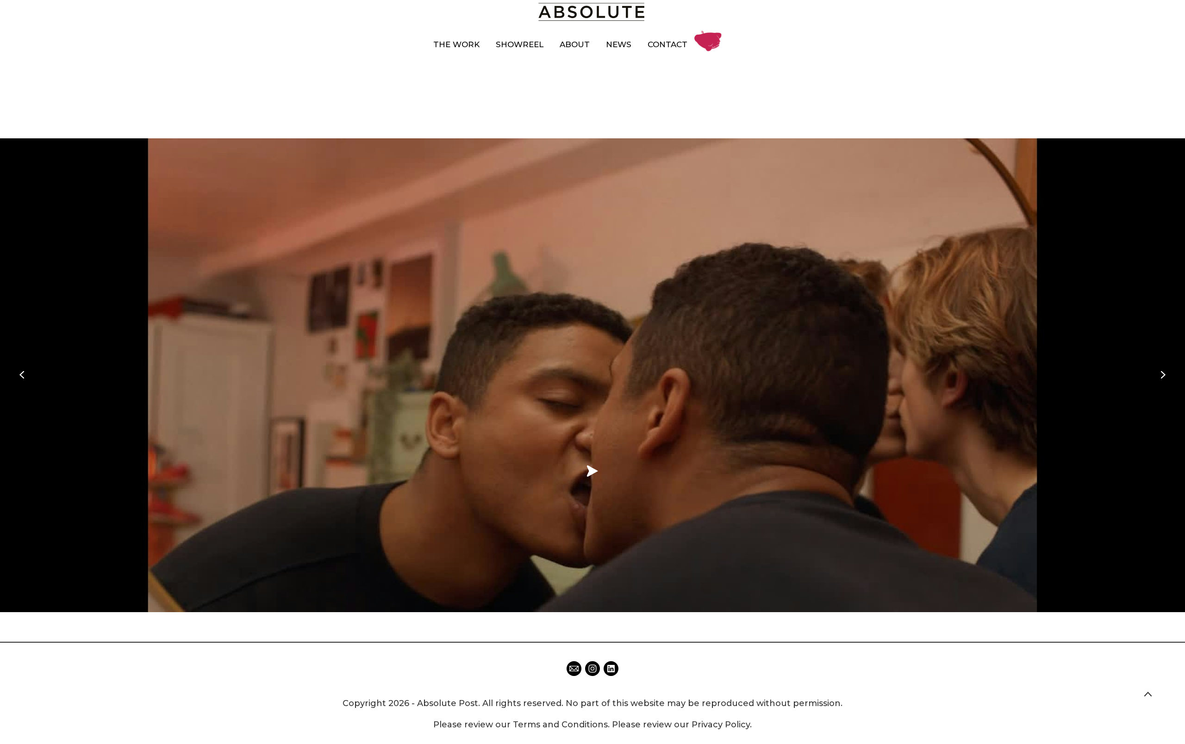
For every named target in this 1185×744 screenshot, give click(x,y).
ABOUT (575, 44)
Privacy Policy (721, 724)
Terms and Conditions (560, 724)
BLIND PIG (710, 33)
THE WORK (456, 44)
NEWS (618, 44)
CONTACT (667, 44)
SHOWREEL (519, 44)
